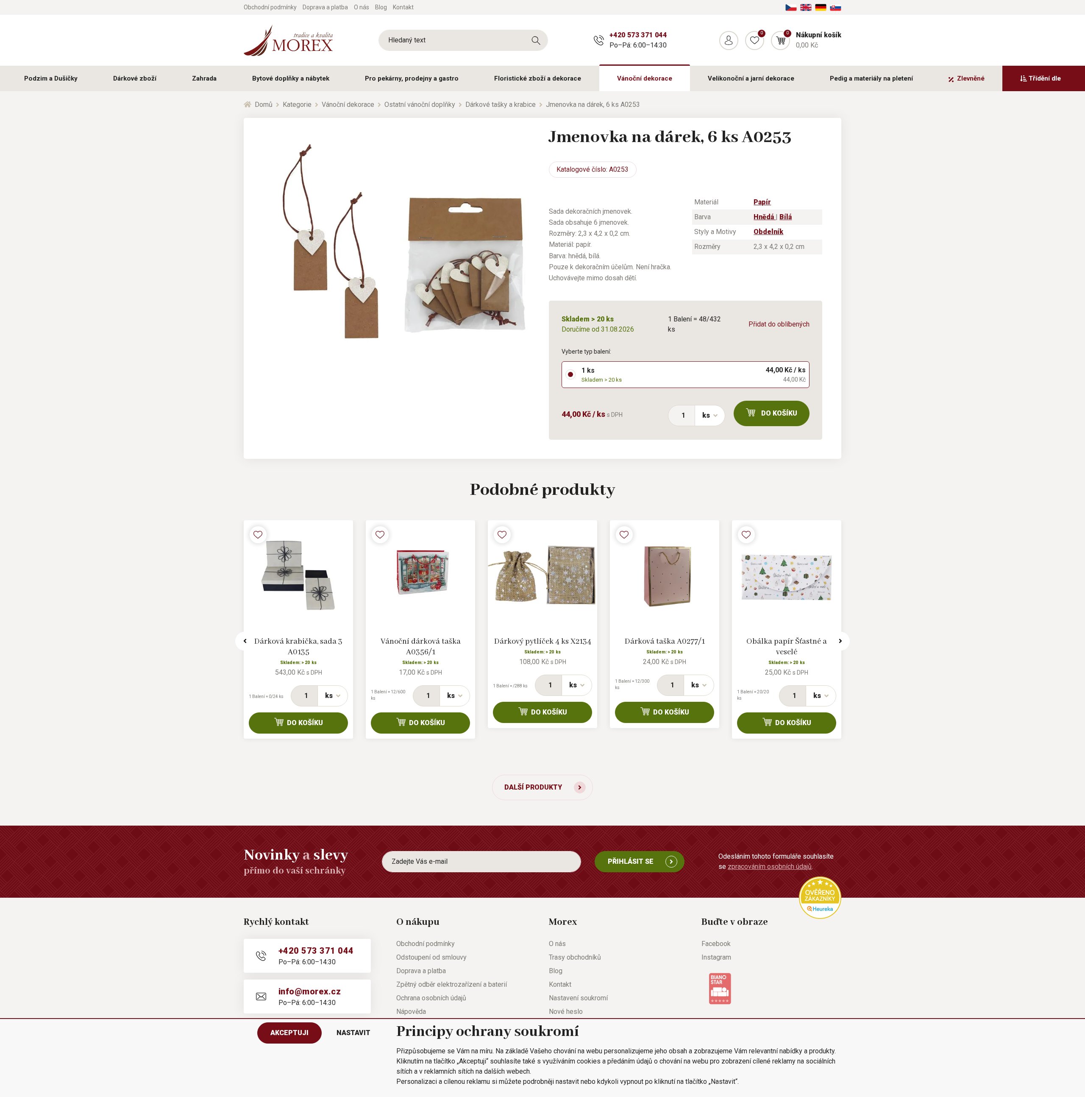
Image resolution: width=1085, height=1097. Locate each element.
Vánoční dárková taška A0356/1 (421, 646)
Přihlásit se (631, 861)
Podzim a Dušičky (51, 78)
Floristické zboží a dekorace (537, 78)
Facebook (716, 944)
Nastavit (353, 1033)
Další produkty (533, 787)
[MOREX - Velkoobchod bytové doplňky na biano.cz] (719, 988)
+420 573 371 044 (638, 35)
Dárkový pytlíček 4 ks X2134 (542, 641)
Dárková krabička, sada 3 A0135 (298, 646)
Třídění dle (1045, 78)
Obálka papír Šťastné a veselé (786, 646)
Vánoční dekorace (644, 78)
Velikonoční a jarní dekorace (751, 78)
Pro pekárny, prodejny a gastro (412, 78)
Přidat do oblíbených (779, 324)
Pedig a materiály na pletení (871, 78)
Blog (381, 7)
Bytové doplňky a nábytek (290, 78)
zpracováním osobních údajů (770, 867)
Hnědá (765, 217)
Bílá (785, 217)
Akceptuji (289, 1033)
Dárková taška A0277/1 (665, 641)
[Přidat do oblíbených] (258, 534)
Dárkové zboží (134, 78)
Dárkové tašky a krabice (500, 104)
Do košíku (779, 413)
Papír (762, 202)
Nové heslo (566, 1012)
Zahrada (204, 78)
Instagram (716, 957)
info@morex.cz (309, 991)
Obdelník (768, 232)
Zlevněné (971, 78)
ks (706, 415)
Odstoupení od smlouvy (431, 957)
